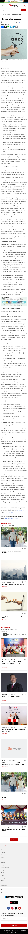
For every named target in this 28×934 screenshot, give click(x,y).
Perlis (2, 875)
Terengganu (4, 885)
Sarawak (3, 883)
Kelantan (3, 862)
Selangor (3, 852)
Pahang (3, 870)
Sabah (2, 880)
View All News (14, 839)
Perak (2, 872)
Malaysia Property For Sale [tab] (9, 845)
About (2, 890)
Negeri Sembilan (5, 867)
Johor (2, 857)
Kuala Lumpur (4, 849)
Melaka (2, 865)
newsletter (19, 510)
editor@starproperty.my (11, 518)
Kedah (2, 860)
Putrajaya (3, 878)
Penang (3, 855)
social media (10, 512)
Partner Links (4, 893)
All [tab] (5, 634)
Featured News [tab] (14, 634)
